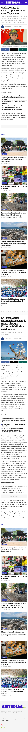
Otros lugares (9, 718)
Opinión (7, 720)
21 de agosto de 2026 (6, 163)
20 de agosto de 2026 (6, 247)
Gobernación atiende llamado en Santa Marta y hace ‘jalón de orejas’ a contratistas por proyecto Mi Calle (13, 107)
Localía (4, 154)
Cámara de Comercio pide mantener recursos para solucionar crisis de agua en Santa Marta (13, 243)
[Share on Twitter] (14, 49)
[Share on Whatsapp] (23, 49)
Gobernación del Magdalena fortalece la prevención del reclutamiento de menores (13, 301)
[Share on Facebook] (5, 49)
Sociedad (21, 718)
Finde (2, 720)
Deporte (16, 718)
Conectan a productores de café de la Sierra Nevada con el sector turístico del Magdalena (13, 272)
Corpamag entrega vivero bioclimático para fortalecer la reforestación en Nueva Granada (14, 97)
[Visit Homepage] (14, 2)
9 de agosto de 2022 (17, 26)
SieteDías (8, 26)
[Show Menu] (2, 2)
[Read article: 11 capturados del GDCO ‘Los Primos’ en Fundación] (14, 175)
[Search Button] (26, 2)
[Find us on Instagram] (4, 728)
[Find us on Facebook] (1, 728)
